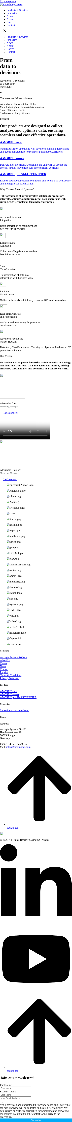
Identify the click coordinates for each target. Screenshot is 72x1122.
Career (10, 22)
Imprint (4, 672)
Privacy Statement (9, 678)
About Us (5, 660)
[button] (36, 31)
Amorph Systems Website (13, 657)
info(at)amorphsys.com (18, 747)
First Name (6, 1085)
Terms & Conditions (10, 675)
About (10, 19)
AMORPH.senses (9, 694)
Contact (11, 25)
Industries (12, 13)
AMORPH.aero (8, 691)
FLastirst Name (8, 1091)
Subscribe (36, 1120)
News (10, 16)
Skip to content (8, 1)
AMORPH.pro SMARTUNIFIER (18, 697)
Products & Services (17, 10)
